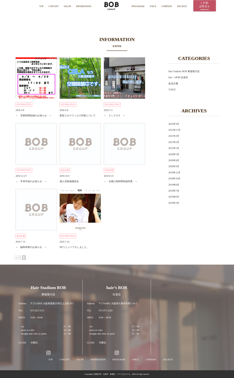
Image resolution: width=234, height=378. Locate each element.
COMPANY (166, 6)
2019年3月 (173, 203)
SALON (67, 6)
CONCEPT (53, 6)
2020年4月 (173, 160)
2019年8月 (173, 185)
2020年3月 (173, 166)
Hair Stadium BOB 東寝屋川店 (184, 71)
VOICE (153, 6)
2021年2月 (173, 142)
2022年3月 (173, 124)
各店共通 (173, 83)
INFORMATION (83, 6)
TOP (41, 6)
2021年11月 (174, 130)
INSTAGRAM (138, 6)
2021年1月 (173, 148)
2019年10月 (174, 178)
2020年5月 (173, 154)
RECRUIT (182, 6)
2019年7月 (173, 191)
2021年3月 (173, 136)
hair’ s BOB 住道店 (178, 77)
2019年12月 (174, 172)
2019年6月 (173, 197)
